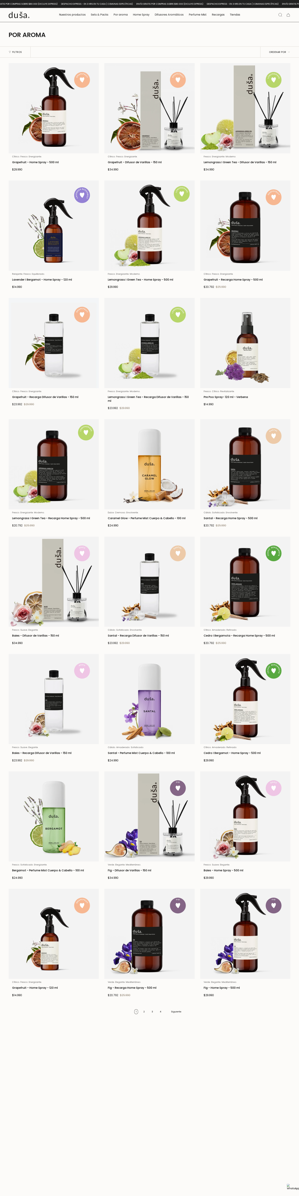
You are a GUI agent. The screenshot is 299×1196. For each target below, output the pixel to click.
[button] (72, 15)
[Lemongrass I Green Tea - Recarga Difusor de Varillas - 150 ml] (149, 343)
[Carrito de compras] (288, 15)
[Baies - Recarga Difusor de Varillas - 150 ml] (54, 699)
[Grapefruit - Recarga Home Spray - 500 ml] (245, 225)
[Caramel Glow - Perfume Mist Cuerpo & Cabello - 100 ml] (149, 464)
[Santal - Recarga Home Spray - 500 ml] (245, 464)
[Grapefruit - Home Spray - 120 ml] (54, 934)
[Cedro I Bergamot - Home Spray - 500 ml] (245, 699)
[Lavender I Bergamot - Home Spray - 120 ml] (54, 225)
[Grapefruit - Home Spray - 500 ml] (54, 108)
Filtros (17, 52)
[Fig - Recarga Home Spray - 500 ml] (149, 934)
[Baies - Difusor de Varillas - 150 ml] (54, 582)
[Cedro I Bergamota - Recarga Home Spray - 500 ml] (245, 582)
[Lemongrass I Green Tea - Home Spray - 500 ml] (149, 225)
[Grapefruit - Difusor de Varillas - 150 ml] (149, 108)
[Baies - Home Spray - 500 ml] (245, 816)
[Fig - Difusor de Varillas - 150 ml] (149, 816)
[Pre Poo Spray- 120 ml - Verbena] (245, 343)
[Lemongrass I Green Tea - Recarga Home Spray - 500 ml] (54, 464)
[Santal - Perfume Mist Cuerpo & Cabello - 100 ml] (149, 699)
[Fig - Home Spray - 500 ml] (245, 934)
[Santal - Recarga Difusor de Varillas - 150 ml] (149, 582)
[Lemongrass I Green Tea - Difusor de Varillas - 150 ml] (245, 108)
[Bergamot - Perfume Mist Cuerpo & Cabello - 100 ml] (54, 816)
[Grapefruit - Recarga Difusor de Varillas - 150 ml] (54, 343)
